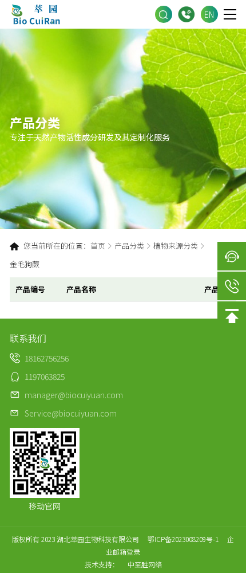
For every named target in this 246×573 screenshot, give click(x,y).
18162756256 (186, 14)
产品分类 (129, 245)
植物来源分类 (175, 245)
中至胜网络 (145, 564)
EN (209, 14)
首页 (97, 245)
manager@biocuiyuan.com (74, 395)
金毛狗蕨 (24, 263)
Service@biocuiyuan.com (71, 413)
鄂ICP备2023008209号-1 (183, 539)
